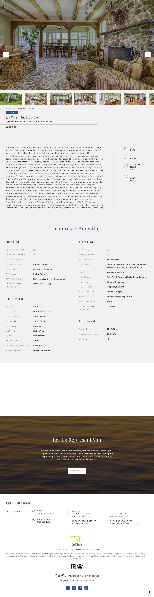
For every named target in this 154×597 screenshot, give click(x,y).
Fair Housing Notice (60, 549)
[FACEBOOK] (68, 588)
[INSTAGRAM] (74, 588)
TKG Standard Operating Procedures (86, 549)
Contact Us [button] (77, 471)
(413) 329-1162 (43, 522)
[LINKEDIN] (86, 588)
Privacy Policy (87, 580)
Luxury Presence (90, 576)
